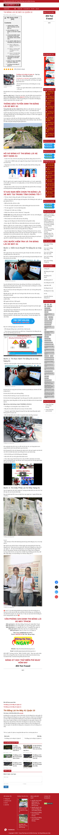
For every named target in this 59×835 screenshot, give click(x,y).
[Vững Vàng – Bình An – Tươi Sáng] (12, 5)
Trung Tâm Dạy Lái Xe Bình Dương (49, 406)
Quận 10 (22, 97)
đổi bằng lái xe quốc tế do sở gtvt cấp (49, 393)
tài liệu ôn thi (26, 8)
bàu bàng (49, 306)
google (21, 713)
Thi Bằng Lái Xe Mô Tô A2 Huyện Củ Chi (17, 764)
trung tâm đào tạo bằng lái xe (48, 297)
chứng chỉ (46, 268)
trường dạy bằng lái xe (49, 368)
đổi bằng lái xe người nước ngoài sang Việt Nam (49, 386)
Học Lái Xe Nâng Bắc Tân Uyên (48, 253)
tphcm (14, 732)
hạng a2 (51, 319)
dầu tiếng (51, 317)
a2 (48, 304)
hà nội (46, 319)
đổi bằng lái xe (48, 380)
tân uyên (47, 376)
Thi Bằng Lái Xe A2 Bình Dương (49, 217)
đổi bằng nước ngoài (48, 276)
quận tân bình (48, 340)
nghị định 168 (47, 285)
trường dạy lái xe (33, 732)
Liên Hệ (37, 8)
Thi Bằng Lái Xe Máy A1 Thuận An (49, 102)
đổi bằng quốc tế (48, 280)
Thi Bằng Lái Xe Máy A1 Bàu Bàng (49, 124)
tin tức (32, 8)
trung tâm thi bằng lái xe (49, 362)
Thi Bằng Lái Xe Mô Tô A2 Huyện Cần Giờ (37, 756)
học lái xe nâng (48, 322)
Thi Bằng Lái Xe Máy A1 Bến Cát (49, 108)
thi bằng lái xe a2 (48, 288)
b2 (45, 306)
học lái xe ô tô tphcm (48, 327)
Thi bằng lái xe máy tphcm (23, 78)
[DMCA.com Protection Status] (48, 803)
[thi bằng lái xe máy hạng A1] (49, 147)
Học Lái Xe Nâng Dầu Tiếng (48, 249)
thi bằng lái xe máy (49, 290)
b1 (50, 304)
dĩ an (46, 317)
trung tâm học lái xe (49, 359)
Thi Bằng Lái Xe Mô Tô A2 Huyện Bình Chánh (17, 756)
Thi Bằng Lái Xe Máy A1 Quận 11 (12, 707)
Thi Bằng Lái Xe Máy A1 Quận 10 (25, 74)
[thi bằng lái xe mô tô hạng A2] (49, 67)
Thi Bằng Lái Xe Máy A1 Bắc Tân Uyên (49, 119)
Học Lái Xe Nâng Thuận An (48, 261)
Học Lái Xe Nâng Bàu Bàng (48, 257)
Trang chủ (19, 8)
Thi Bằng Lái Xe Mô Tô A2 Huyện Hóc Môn (37, 764)
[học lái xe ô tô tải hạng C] (49, 82)
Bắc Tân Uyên (48, 310)
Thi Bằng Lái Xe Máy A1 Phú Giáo (49, 135)
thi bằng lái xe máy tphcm (49, 347)
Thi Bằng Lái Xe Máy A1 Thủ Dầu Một (49, 93)
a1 (6, 732)
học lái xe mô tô (48, 320)
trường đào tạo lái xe (49, 373)
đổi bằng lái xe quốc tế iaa (49, 397)
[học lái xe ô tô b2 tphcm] (49, 74)
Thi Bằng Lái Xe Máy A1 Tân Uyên (49, 113)
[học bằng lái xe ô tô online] (49, 207)
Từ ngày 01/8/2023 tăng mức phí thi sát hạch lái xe (17, 748)
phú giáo (47, 336)
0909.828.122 (19, 634)
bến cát (46, 312)
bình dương (47, 308)
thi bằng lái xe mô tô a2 (49, 350)
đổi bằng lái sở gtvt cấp (49, 272)
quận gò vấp (47, 338)
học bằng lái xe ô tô (49, 282)
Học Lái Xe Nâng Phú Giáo (48, 244)
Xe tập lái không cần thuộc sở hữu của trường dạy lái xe (32, 748)
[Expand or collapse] (20, 18)
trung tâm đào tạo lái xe (22, 732)
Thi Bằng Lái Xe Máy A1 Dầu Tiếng (49, 130)
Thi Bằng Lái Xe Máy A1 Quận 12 (12, 704)
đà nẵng (46, 378)
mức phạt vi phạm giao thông (49, 332)
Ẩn (12, 19)
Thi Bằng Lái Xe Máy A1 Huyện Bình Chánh (48, 236)
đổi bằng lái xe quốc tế (49, 390)
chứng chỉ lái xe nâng (48, 314)
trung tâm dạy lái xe (49, 357)
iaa (45, 329)
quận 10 (10, 732)
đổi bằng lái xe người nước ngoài (49, 382)
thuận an (47, 355)
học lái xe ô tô (48, 324)
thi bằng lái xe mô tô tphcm (49, 353)
